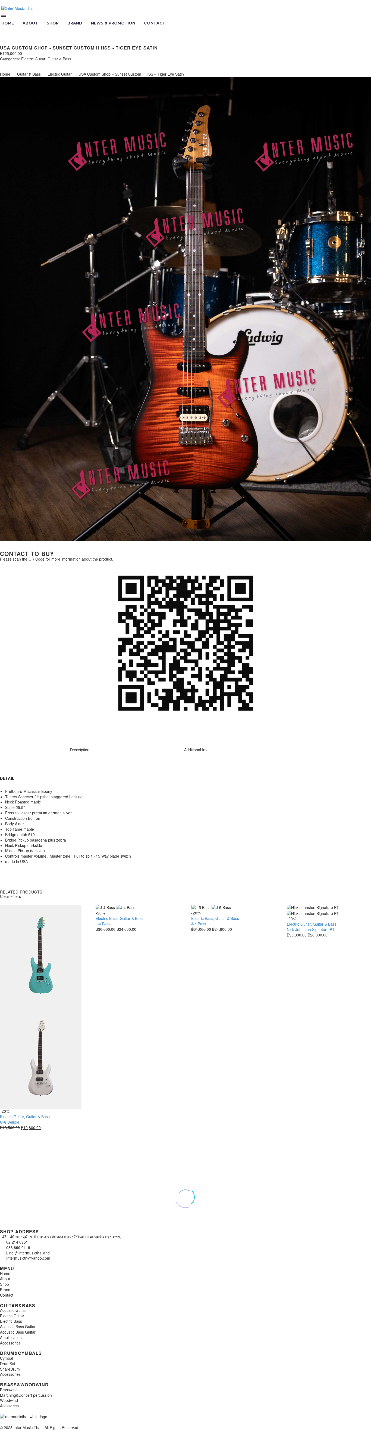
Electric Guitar (33, 58)
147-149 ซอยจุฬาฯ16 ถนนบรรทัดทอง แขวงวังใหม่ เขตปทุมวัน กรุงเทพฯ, (60, 1236)
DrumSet (7, 1363)
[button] (4, 30)
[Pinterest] (18, 64)
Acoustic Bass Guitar (18, 1326)
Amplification (11, 1337)
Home (5, 74)
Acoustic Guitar (13, 1310)
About (30, 23)
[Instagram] (7, 731)
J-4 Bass (103, 923)
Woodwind (9, 1400)
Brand (74, 23)
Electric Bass (107, 918)
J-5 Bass (198, 923)
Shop (53, 23)
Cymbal (6, 1358)
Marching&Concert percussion (26, 1395)
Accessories (10, 1343)
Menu (3, 15)
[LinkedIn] (35, 64)
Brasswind (9, 1389)
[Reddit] (43, 64)
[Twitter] (10, 64)
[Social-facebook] (21, 731)
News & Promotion (113, 23)
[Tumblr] (27, 64)
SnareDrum (10, 1369)
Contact (154, 23)
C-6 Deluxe (9, 1122)
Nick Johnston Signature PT (311, 929)
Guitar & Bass (59, 58)
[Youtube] (36, 731)
